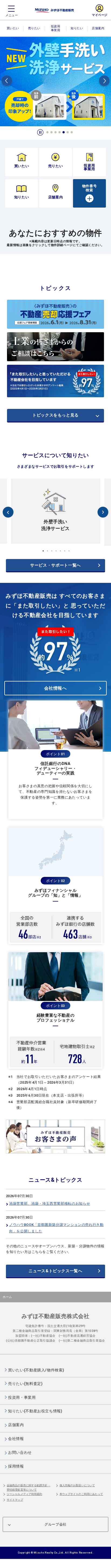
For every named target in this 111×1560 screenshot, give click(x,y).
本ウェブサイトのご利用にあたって (81, 1494)
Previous (6, 81)
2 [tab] (51, 132)
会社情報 (16, 1438)
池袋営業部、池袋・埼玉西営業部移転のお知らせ (49, 1204)
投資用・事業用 (55, 31)
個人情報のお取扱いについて (77, 1485)
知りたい (77, 28)
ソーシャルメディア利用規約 (24, 1494)
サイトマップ (15, 1499)
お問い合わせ (20, 1452)
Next (104, 81)
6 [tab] (68, 132)
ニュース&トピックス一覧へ (55, 1270)
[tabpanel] (55, 81)
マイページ (99, 15)
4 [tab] (59, 132)
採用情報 (16, 1466)
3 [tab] (55, 132)
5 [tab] (64, 132)
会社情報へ (55, 688)
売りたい (34, 28)
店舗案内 (98, 28)
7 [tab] (72, 132)
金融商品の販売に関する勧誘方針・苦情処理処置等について (28, 1487)
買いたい (13, 28)
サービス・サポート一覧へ (55, 565)
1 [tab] (47, 132)
